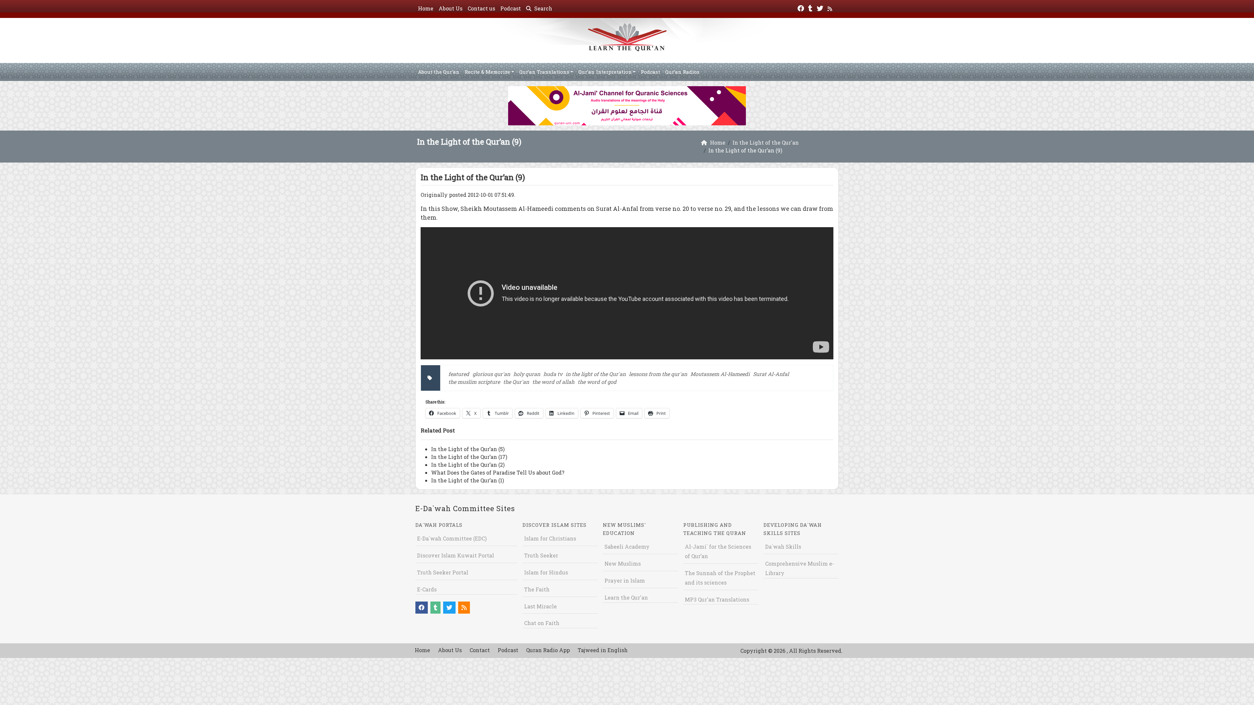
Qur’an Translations (544, 72)
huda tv (552, 373)
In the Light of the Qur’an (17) (469, 456)
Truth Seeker (541, 555)
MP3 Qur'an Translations (717, 599)
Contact (480, 650)
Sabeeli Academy (627, 546)
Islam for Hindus (546, 572)
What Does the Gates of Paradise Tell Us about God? (497, 472)
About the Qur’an (438, 72)
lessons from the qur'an (658, 373)
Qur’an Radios (682, 72)
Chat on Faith (541, 622)
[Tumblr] (811, 7)
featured (458, 373)
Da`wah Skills (783, 546)
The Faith (537, 589)
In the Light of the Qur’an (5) (468, 449)
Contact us (481, 8)
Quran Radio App (548, 650)
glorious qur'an (491, 373)
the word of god (597, 381)
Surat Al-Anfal (771, 373)
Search (542, 8)
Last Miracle (540, 606)
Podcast (510, 8)
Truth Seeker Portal (442, 572)
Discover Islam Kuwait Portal (455, 555)
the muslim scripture (474, 381)
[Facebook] (801, 7)
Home (425, 8)
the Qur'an (516, 381)
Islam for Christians (550, 538)
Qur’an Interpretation (605, 72)
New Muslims (622, 563)
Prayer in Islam (624, 580)
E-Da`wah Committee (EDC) (452, 538)
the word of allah (553, 381)
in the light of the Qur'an (596, 373)
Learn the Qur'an (626, 597)
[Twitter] (821, 7)
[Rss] (831, 7)
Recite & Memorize (487, 72)
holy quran (526, 373)
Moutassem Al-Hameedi (720, 373)
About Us (450, 8)
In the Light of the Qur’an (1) (467, 480)
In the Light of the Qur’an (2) (468, 464)
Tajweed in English (603, 650)
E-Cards (427, 589)
